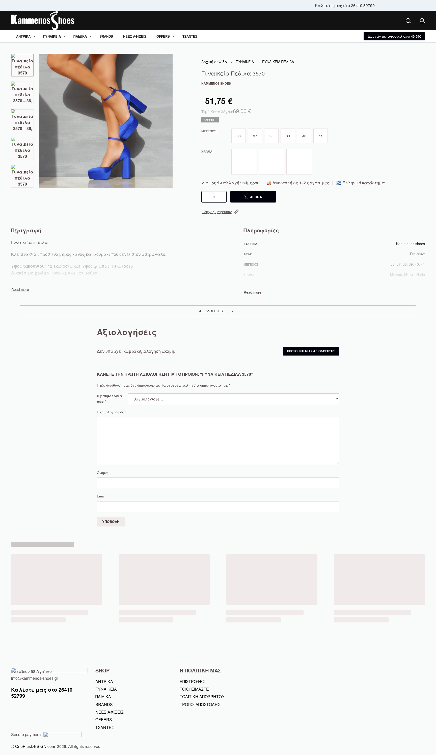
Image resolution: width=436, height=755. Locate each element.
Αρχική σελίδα (214, 61)
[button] (394, 36)
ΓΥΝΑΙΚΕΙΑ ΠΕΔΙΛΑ (278, 61)
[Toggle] (20, 289)
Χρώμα (206, 152)
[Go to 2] (22, 93)
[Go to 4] (22, 148)
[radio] (239, 136)
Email (101, 496)
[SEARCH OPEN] (408, 20)
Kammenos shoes (410, 243)
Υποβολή (111, 521)
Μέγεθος (208, 131)
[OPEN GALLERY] (106, 121)
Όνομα (102, 472)
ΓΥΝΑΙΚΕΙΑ (245, 61)
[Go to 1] (22, 65)
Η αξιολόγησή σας (113, 412)
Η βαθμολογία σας (109, 398)
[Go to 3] (22, 120)
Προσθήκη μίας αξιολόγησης (311, 351)
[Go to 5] (22, 176)
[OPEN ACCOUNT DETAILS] (422, 20)
